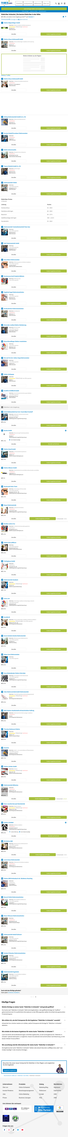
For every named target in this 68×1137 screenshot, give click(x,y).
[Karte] (63, 16)
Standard (30, 17)
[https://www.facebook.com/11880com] (4, 1130)
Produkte (19, 3)
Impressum (57, 1087)
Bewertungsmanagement (26, 1090)
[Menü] (65, 3)
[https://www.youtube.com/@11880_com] (22, 1130)
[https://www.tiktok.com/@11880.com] (13, 1130)
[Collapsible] (64, 1007)
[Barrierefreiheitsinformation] (62, 3)
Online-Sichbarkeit (24, 1087)
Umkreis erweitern (13, 992)
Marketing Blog (43, 1087)
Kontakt (41, 1094)
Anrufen (13, 34)
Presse (5, 1097)
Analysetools (28, 3)
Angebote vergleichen (10, 1070)
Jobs (4, 1094)
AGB (55, 1094)
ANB (55, 1097)
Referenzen (37, 3)
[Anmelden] (59, 3)
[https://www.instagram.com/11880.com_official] (9, 1130)
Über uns (46, 3)
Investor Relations (8, 1090)
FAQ (40, 1097)
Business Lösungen (25, 1097)
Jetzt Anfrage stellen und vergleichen (34, 9)
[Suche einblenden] (56, 3)
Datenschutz (57, 1090)
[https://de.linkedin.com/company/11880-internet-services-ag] (18, 1130)
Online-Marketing (24, 1094)
